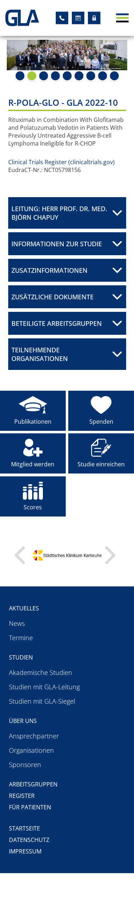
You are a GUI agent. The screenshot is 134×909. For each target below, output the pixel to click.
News (17, 623)
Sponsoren (25, 764)
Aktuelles (24, 608)
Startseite (24, 828)
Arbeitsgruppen (33, 784)
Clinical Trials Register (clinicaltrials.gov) (61, 162)
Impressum (25, 851)
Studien (21, 657)
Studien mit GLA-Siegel (42, 701)
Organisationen (31, 750)
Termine (21, 637)
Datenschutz (29, 840)
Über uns (23, 721)
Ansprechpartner (34, 736)
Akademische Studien (40, 672)
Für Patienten (30, 807)
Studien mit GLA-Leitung (44, 686)
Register (22, 796)
